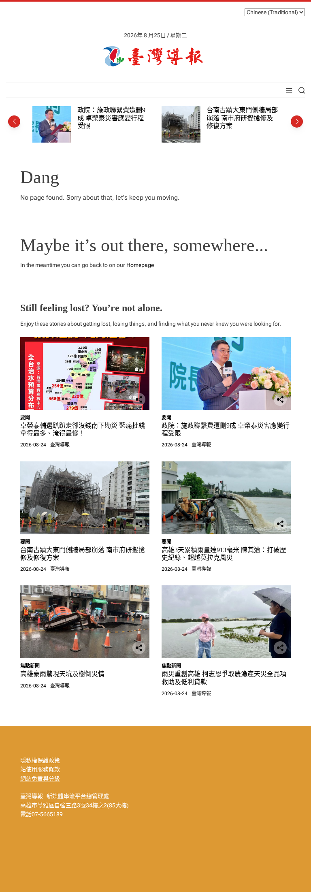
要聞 (25, 417)
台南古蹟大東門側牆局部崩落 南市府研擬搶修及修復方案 (242, 118)
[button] (14, 121)
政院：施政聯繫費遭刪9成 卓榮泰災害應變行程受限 (111, 118)
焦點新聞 (30, 666)
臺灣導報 (60, 445)
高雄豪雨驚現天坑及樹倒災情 (62, 673)
